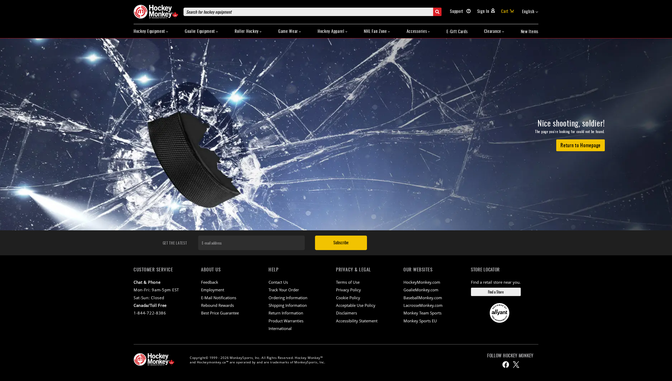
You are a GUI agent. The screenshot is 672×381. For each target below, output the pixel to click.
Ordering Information (288, 297)
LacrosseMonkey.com (423, 305)
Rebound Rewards (217, 305)
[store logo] (156, 12)
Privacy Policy (348, 289)
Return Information (286, 313)
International (280, 328)
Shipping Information (288, 305)
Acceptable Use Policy (355, 305)
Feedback (209, 282)
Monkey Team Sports (422, 313)
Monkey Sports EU (420, 320)
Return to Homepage (580, 145)
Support (457, 11)
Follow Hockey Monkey (510, 355)
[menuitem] (151, 31)
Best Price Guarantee (220, 313)
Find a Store (496, 291)
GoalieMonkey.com (420, 289)
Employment (212, 289)
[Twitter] (516, 364)
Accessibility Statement (356, 320)
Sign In (483, 11)
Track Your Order (284, 289)
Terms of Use (348, 282)
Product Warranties (286, 320)
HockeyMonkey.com (421, 282)
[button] (530, 11)
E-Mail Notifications (218, 297)
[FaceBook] (505, 364)
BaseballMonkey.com (422, 297)
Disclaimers (346, 313)
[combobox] (312, 12)
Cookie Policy (348, 297)
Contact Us (278, 282)
